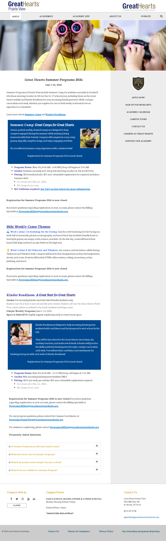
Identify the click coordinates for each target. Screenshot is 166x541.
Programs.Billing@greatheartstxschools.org (74, 427)
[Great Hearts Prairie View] (27, 5)
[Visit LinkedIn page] (34, 499)
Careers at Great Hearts (138, 133)
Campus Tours (138, 119)
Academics (46, 16)
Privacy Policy (106, 531)
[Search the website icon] (161, 16)
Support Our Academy (138, 140)
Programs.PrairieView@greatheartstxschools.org (36, 419)
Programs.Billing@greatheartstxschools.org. (43, 211)
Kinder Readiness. (56, 114)
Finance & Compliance (79, 531)
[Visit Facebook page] (11, 499)
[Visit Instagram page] (22, 499)
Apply (15, 16)
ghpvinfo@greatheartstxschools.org (141, 517)
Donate (146, 16)
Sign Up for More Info (138, 104)
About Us (115, 16)
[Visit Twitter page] (17, 499)
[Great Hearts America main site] (139, 5)
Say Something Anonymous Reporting (141, 531)
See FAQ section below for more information (65, 188)
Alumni (16, 505)
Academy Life (81, 16)
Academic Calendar (138, 112)
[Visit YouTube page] (28, 499)
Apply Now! (138, 97)
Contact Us (138, 126)
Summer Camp (33, 114)
